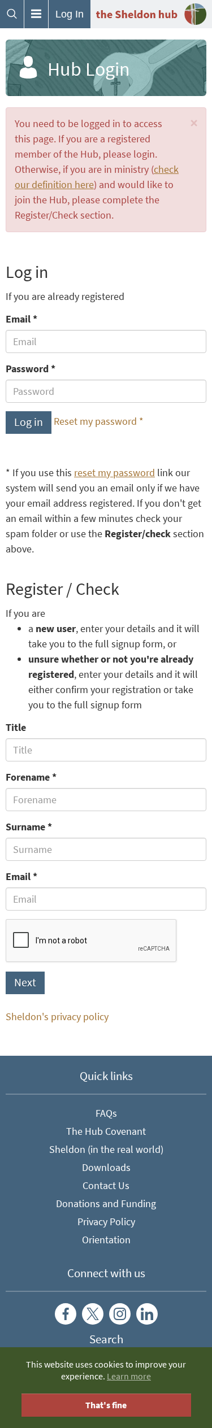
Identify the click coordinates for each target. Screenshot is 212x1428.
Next (25, 982)
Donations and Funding (106, 1204)
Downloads (106, 1167)
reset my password (114, 473)
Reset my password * (99, 421)
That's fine (106, 1405)
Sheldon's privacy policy (57, 1017)
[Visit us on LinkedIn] (147, 1314)
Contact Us (106, 1185)
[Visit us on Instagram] (120, 1314)
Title (16, 727)
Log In (69, 14)
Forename (28, 777)
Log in (28, 422)
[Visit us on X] (92, 1314)
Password (27, 369)
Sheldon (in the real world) (106, 1149)
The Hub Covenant (106, 1131)
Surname (25, 827)
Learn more (129, 1376)
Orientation (106, 1240)
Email (18, 319)
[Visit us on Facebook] (65, 1314)
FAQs (106, 1113)
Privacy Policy (106, 1222)
